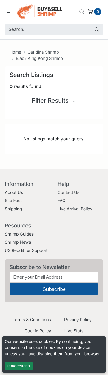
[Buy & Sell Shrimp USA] (39, 11)
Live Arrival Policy (75, 209)
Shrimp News (18, 242)
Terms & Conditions (32, 319)
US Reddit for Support (26, 250)
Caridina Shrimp (43, 52)
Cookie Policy (38, 330)
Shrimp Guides (19, 234)
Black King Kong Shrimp (39, 58)
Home (15, 52)
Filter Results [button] (51, 100)
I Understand (19, 366)
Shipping (13, 209)
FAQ (62, 200)
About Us (14, 192)
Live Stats (74, 330)
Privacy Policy (78, 319)
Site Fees (14, 200)
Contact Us (69, 192)
